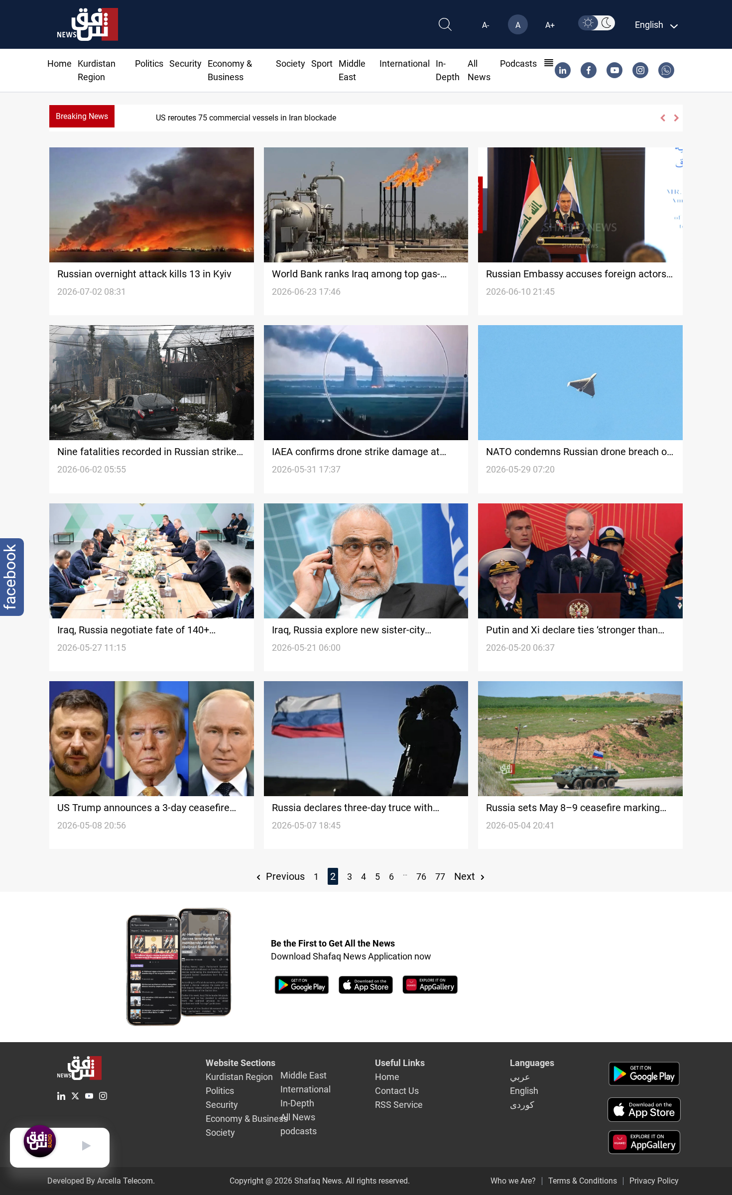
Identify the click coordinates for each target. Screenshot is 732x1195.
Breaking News (82, 116)
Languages (532, 1063)
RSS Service (399, 1104)
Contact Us (397, 1090)
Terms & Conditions (582, 1181)
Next (466, 876)
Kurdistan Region (239, 1077)
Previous (284, 876)
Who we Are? (513, 1181)
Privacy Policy (654, 1181)
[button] (662, 118)
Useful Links (400, 1063)
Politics (149, 63)
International (404, 63)
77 (440, 876)
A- (485, 25)
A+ (550, 25)
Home (59, 63)
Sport (322, 63)
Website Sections (240, 1063)
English (524, 1090)
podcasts (518, 63)
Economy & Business (247, 1118)
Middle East (303, 1075)
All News (297, 1117)
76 (421, 876)
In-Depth (297, 1103)
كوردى (522, 1104)
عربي (520, 1077)
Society (290, 63)
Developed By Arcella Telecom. (101, 1181)
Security (185, 63)
